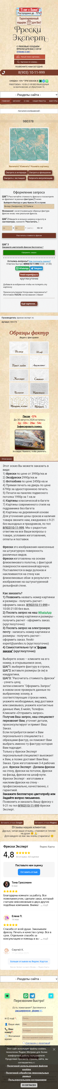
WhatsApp (24, 268)
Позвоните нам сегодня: (29, 66)
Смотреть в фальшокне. (40, 172)
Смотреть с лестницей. (14, 178)
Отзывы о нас (23, 51)
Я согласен (29, 1085)
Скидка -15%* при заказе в (24, 81)
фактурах (29, 199)
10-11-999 (31, 72)
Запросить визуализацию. (41, 178)
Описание (7, 459)
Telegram (37, 268)
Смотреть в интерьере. (16, 172)
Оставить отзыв (12, 823)
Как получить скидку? (40, 261)
